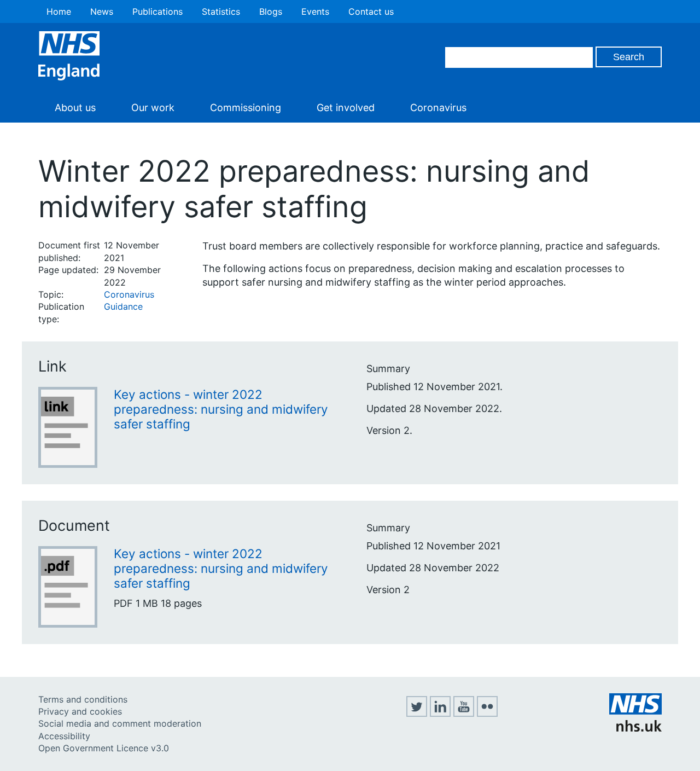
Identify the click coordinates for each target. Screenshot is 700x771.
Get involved (346, 107)
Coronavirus (438, 107)
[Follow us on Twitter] (416, 713)
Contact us (371, 11)
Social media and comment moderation (119, 723)
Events (315, 11)
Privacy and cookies (80, 711)
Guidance (123, 306)
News (101, 11)
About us (75, 107)
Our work (152, 107)
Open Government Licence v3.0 (103, 748)
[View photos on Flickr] (487, 713)
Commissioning (245, 107)
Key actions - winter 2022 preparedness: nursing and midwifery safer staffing (221, 409)
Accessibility (64, 736)
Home (58, 11)
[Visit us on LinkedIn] (440, 713)
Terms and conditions (82, 699)
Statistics (221, 11)
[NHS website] (635, 728)
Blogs (270, 11)
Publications (157, 11)
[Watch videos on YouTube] (463, 713)
